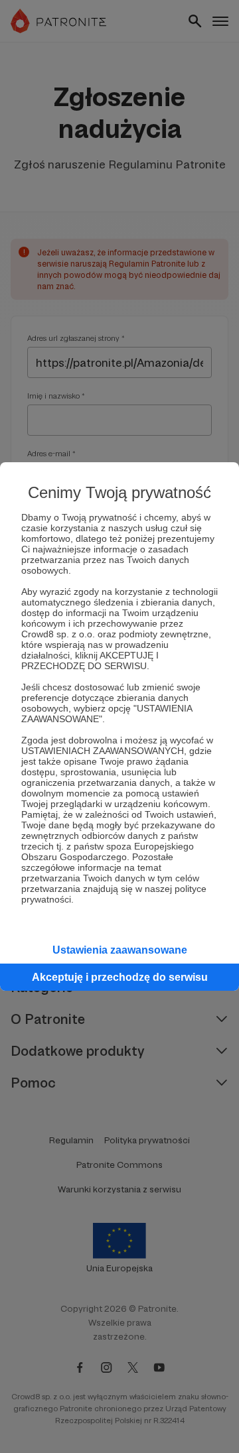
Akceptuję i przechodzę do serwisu (120, 977)
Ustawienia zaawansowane (119, 950)
